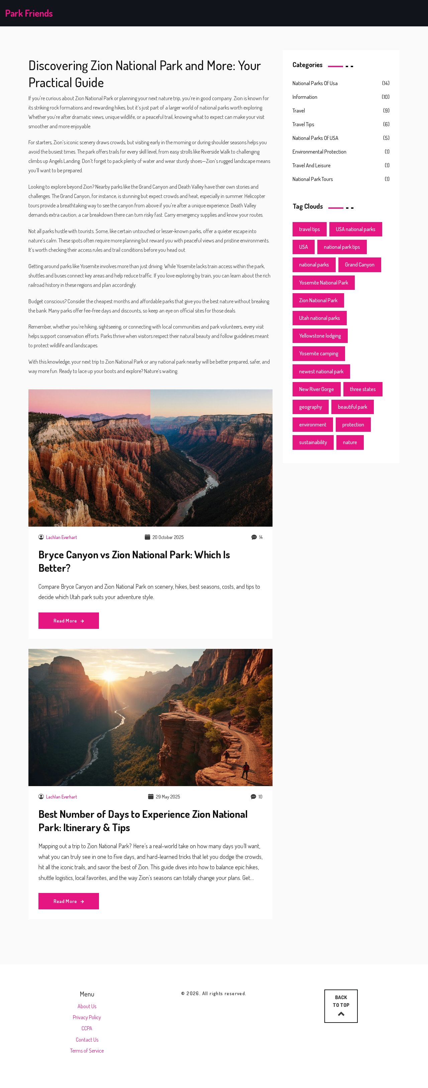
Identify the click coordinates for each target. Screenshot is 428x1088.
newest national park (321, 371)
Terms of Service (87, 1050)
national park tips (342, 246)
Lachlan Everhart (61, 537)
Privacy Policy (87, 1017)
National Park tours (313, 179)
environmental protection (319, 151)
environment (312, 424)
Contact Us (87, 1039)
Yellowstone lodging (320, 335)
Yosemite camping (318, 353)
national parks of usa (315, 83)
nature (350, 442)
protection (353, 424)
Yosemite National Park (323, 282)
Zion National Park (318, 300)
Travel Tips (303, 124)
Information (305, 97)
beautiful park (352, 406)
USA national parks (356, 229)
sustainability (313, 442)
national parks (314, 264)
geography (310, 406)
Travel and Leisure (312, 165)
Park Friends (29, 13)
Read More (66, 620)
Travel (299, 110)
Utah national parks (319, 318)
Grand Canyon (359, 264)
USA (303, 246)
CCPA (87, 1028)
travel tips (309, 229)
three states (363, 389)
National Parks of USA (315, 138)
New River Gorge (316, 389)
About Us (87, 1006)
